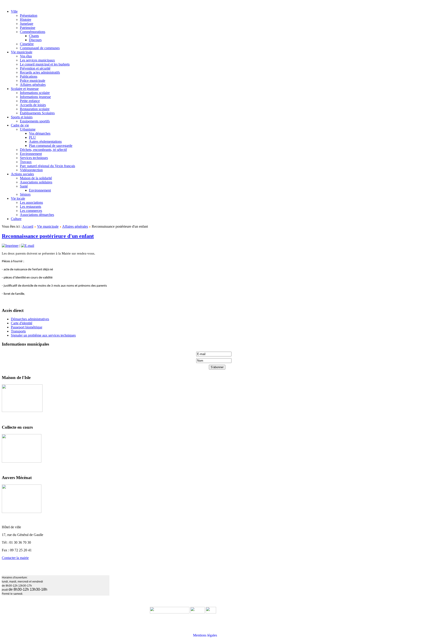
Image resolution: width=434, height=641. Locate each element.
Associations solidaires (36, 182)
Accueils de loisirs (33, 105)
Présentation (28, 15)
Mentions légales (205, 635)
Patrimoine (27, 28)
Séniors (25, 194)
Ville (14, 11)
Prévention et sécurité (35, 68)
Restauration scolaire (35, 109)
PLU (32, 137)
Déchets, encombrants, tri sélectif (43, 150)
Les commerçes (31, 211)
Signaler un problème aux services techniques (43, 335)
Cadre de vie (20, 125)
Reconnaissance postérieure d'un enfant (48, 236)
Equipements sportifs (35, 121)
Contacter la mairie (15, 558)
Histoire (25, 19)
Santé (24, 186)
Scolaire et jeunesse (25, 89)
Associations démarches (37, 215)
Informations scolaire (35, 93)
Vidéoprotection (31, 170)
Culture (16, 219)
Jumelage (26, 24)
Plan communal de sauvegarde (50, 145)
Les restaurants (30, 206)
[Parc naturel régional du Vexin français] (197, 612)
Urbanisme (27, 129)
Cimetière (27, 44)
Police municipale (32, 80)
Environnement (31, 154)
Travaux (26, 162)
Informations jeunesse (35, 97)
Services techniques (34, 158)
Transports (18, 331)
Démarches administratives (30, 319)
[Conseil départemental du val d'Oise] (211, 612)
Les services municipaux (37, 60)
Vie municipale (21, 52)
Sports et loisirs (22, 117)
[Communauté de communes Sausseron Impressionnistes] (169, 612)
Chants (34, 36)
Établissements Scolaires (37, 113)
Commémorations (32, 32)
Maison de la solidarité (36, 178)
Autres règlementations (45, 141)
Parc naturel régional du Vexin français (47, 166)
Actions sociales (22, 174)
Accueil (27, 226)
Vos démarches (39, 133)
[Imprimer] (10, 246)
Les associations (31, 202)
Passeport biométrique (26, 327)
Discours (35, 40)
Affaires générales (33, 85)
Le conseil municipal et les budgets (45, 64)
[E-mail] (27, 246)
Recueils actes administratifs (40, 72)
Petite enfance (30, 101)
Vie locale (18, 198)
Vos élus (26, 56)
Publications (28, 76)
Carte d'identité (21, 323)
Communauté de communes (40, 48)
